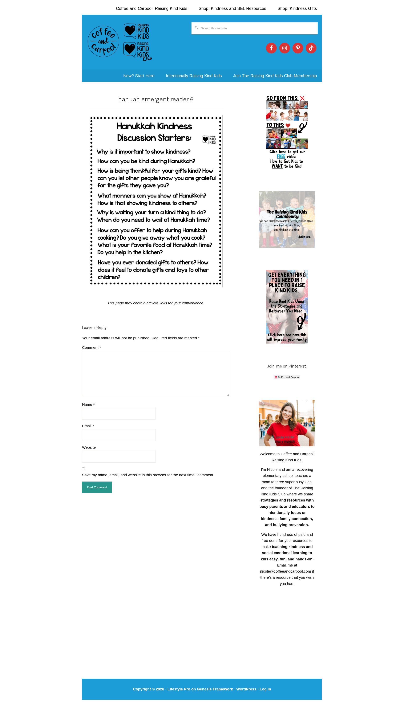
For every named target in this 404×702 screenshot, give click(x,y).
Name (88, 404)
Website (89, 447)
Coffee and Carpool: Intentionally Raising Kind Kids (120, 42)
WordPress (246, 689)
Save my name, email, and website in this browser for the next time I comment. (148, 475)
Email (88, 426)
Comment (91, 347)
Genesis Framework (215, 689)
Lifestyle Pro (178, 689)
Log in (265, 689)
